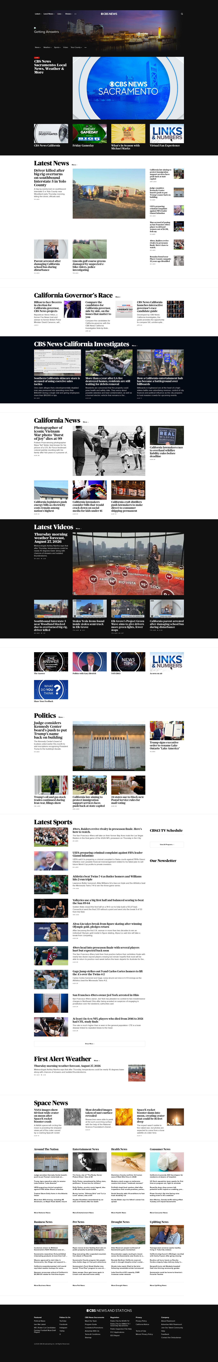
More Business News (42, 1285)
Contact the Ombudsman (171, 1337)
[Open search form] (182, 14)
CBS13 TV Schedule (166, 830)
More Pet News (79, 1285)
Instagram (63, 1328)
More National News (42, 1213)
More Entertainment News (83, 1213)
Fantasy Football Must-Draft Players (45, 1331)
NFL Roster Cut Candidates (45, 1328)
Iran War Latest (40, 1324)
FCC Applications (117, 1332)
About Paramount (168, 1321)
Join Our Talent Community (172, 1328)
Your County (76, 47)
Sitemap (88, 1337)
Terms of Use (141, 1331)
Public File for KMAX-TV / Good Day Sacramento (120, 1325)
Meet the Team (91, 1321)
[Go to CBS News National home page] (109, 14)
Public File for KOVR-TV (119, 1321)
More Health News (118, 1213)
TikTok (61, 1331)
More (74, 165)
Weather (47, 47)
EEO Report (115, 1335)
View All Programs (166, 844)
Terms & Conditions (92, 1334)
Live (59, 14)
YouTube (62, 1321)
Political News (39, 1321)
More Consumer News (159, 1213)
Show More (89, 1044)
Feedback (165, 1334)
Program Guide (91, 1324)
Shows (68, 14)
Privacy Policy (141, 1321)
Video (65, 47)
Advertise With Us (92, 1331)
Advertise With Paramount (171, 1324)
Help (163, 1331)
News (37, 47)
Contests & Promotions (94, 1328)
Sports (57, 47)
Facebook (63, 1324)
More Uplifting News (158, 1285)
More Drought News (119, 1285)
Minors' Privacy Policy (144, 1334)
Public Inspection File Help (121, 1329)
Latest (37, 14)
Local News (48, 14)
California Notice (142, 1324)
